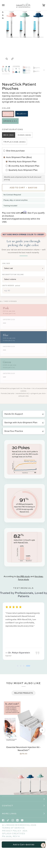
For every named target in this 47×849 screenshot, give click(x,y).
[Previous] (5, 730)
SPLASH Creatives (13, 833)
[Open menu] (6, 5)
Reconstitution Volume (13, 274)
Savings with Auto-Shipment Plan (20, 422)
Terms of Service (13, 827)
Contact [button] (7, 805)
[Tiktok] (8, 820)
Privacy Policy (11, 830)
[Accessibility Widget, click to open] (43, 845)
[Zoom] (7, 59)
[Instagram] (13, 820)
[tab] (17, 666)
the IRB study (23, 576)
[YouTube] (22, 820)
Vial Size (6, 263)
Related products (23, 693)
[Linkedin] (17, 820)
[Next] (42, 730)
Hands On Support (13, 413)
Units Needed (11, 285)
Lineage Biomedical (17, 825)
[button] (23, 799)
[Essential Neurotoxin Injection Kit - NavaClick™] (23, 722)
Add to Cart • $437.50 (23, 844)
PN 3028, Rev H (11, 836)
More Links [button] (9, 813)
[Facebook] (3, 820)
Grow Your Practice (13, 431)
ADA (25, 830)
